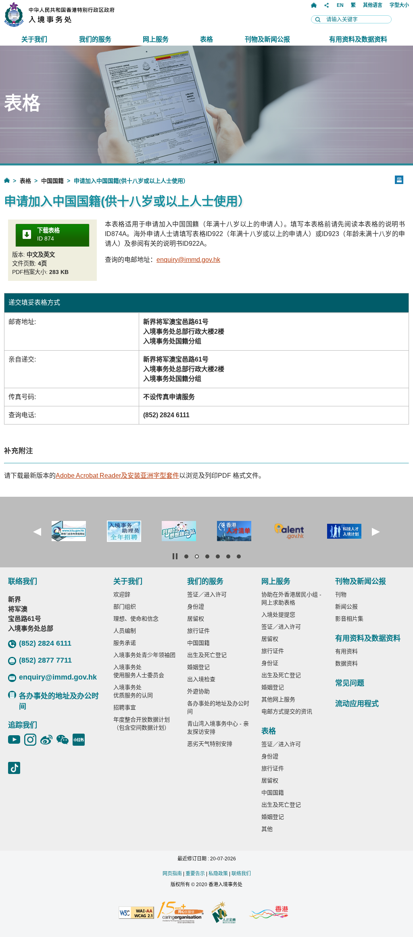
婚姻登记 (198, 667)
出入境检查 (201, 679)
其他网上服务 (278, 699)
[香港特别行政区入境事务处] (77, 24)
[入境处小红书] (81, 740)
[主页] (314, 5)
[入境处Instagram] (32, 740)
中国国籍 (52, 181)
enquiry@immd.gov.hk (188, 259)
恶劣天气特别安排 (209, 743)
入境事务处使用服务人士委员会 (138, 671)
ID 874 (48, 234)
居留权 (195, 618)
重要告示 (195, 873)
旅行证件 (198, 630)
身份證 (195, 606)
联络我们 (241, 873)
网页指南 (172, 873)
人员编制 (124, 630)
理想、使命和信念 (136, 618)
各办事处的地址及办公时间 (59, 701)
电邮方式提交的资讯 (286, 711)
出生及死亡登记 (207, 655)
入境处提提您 (278, 614)
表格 (25, 181)
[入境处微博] (48, 740)
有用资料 (346, 651)
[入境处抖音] (16, 768)
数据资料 (346, 663)
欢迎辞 (121, 594)
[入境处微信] (64, 740)
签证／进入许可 (207, 594)
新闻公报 (346, 606)
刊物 (340, 594)
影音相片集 (349, 618)
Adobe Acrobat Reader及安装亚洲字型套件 (117, 475)
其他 (267, 829)
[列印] (399, 180)
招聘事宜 (124, 707)
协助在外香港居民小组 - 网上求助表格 (291, 598)
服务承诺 (124, 643)
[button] (37, 532)
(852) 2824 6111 (45, 643)
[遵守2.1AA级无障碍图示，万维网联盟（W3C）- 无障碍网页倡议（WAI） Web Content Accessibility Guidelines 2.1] (136, 913)
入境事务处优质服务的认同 (133, 691)
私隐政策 (218, 873)
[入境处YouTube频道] (16, 740)
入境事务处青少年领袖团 (144, 655)
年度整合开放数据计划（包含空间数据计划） (141, 723)
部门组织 (124, 606)
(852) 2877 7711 (45, 660)
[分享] (327, 5)
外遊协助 (198, 691)
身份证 (269, 663)
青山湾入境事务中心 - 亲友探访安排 (218, 727)
